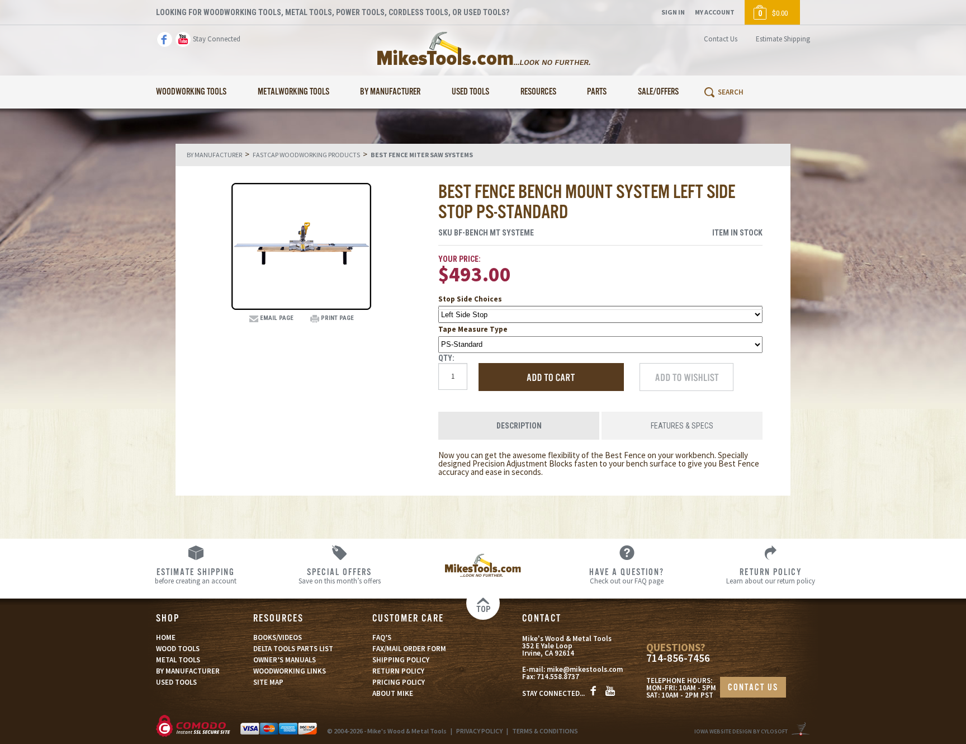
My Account (715, 12)
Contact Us (720, 39)
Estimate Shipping (783, 39)
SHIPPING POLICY (400, 659)
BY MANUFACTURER (188, 671)
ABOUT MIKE (392, 693)
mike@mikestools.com (585, 669)
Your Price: (459, 259)
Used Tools (470, 92)
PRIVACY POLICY (479, 730)
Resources (538, 92)
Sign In (673, 12)
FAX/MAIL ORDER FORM (409, 648)
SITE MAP (268, 682)
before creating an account (195, 576)
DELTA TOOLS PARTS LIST (293, 648)
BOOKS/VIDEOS (277, 637)
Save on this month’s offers (340, 576)
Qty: (446, 358)
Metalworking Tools (293, 92)
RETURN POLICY (398, 671)
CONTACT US (753, 688)
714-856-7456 (678, 658)
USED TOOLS (176, 682)
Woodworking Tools (191, 92)
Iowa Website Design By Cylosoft (741, 731)
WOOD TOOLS (178, 648)
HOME (166, 637)
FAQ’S (381, 637)
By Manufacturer (390, 92)
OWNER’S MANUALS (284, 659)
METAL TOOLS (178, 659)
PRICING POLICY (398, 682)
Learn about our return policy (770, 576)
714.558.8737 (558, 676)
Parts (597, 92)
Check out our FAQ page (626, 576)
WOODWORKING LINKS (289, 671)
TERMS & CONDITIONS (545, 730)
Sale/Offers (658, 92)
